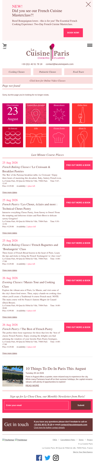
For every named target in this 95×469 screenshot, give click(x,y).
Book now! (73, 33)
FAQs (55, 440)
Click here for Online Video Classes (47, 80)
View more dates (9, 192)
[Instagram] (56, 458)
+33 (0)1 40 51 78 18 (32, 64)
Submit (81, 405)
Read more (32, 385)
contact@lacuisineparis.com (59, 64)
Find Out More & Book (78, 165)
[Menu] (90, 45)
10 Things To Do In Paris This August (56, 368)
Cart (4, 48)
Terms (81, 440)
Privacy (90, 440)
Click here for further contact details (49, 428)
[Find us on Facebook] (39, 458)
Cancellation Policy (67, 440)
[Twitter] (47, 458)
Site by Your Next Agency (83, 452)
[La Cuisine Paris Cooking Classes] (48, 52)
